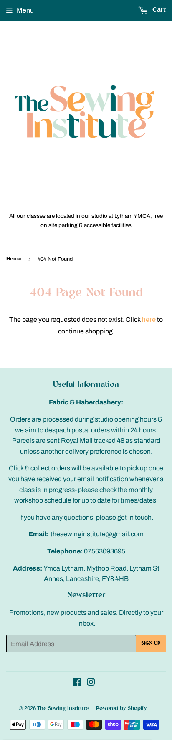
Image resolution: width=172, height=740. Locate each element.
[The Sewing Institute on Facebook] (77, 684)
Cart (158, 10)
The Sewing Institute (63, 708)
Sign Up (150, 643)
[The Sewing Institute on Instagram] (91, 684)
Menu (25, 10)
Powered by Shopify (121, 708)
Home (13, 259)
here (149, 320)
